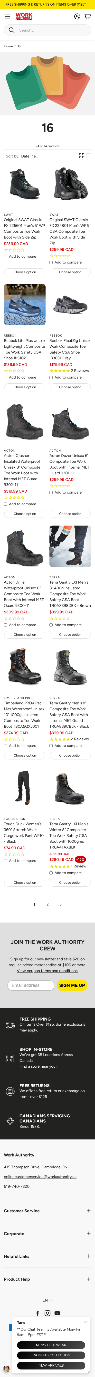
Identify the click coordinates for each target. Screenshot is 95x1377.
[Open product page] (25, 189)
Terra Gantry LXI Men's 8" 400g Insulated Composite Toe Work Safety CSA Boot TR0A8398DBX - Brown (70, 594)
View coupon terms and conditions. (47, 970)
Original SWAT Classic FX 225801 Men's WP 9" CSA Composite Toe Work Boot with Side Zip (70, 231)
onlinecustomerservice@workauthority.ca (40, 1176)
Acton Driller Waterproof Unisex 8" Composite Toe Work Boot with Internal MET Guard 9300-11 (24, 594)
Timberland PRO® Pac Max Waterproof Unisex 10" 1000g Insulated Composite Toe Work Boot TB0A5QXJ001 (24, 715)
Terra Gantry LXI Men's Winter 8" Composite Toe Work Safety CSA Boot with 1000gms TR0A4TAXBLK (68, 835)
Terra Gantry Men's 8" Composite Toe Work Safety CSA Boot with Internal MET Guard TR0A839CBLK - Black (69, 715)
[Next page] (60, 904)
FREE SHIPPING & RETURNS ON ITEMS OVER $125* (45, 4)
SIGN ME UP (72, 985)
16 (19, 46)
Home (8, 46)
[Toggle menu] (7, 16)
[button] (47, 30)
